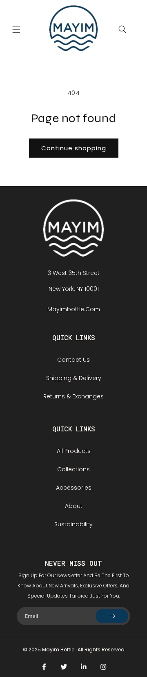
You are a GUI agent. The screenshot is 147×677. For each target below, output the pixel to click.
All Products (74, 451)
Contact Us (73, 360)
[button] (16, 29)
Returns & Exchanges (73, 396)
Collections (73, 469)
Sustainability (73, 524)
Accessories (73, 488)
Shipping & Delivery (73, 378)
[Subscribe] (112, 616)
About (73, 506)
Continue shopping (73, 148)
